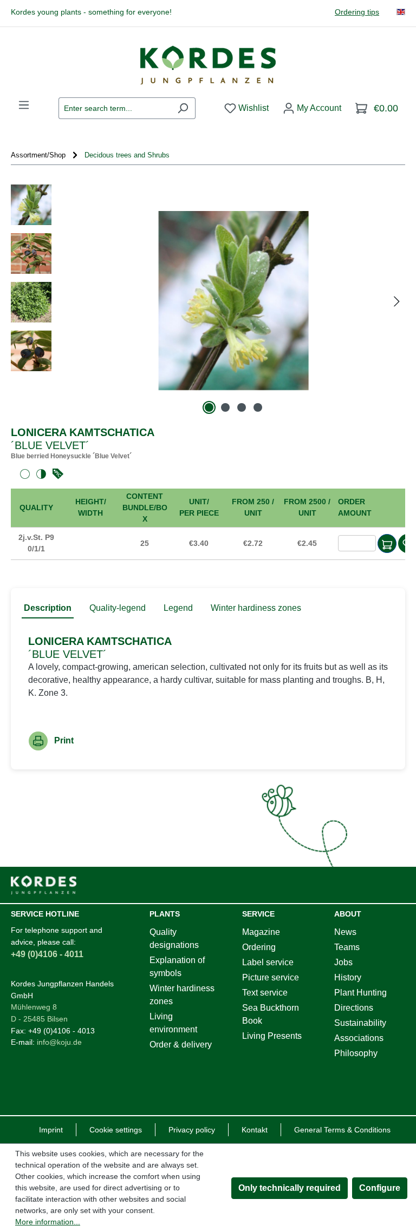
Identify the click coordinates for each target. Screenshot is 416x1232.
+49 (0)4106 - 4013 (61, 1030)
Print (64, 740)
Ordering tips (357, 12)
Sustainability (360, 1022)
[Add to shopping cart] (387, 543)
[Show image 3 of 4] (241, 407)
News (345, 932)
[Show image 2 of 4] (225, 407)
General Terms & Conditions (342, 1129)
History (347, 977)
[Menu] (24, 105)
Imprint (51, 1129)
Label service (268, 962)
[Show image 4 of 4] (257, 407)
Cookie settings (115, 1129)
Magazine (261, 932)
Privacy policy (191, 1129)
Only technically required (289, 1188)
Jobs (343, 962)
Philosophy (356, 1053)
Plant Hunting (360, 992)
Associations (359, 1038)
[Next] (396, 300)
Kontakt (255, 1129)
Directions (353, 1007)
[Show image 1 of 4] (209, 407)
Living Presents (272, 1035)
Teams (347, 947)
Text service (265, 992)
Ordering (259, 947)
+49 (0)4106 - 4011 (47, 954)
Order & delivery (181, 1044)
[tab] (48, 608)
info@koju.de (59, 1042)
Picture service (270, 977)
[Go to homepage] (208, 64)
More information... (47, 1221)
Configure (379, 1188)
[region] (208, 301)
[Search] (183, 108)
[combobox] (114, 108)
